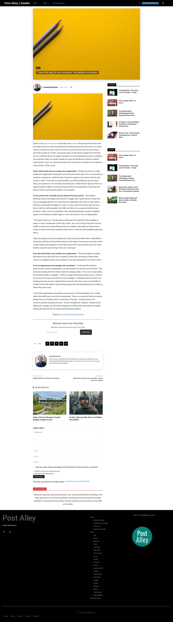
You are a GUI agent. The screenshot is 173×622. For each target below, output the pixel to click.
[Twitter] (10, 532)
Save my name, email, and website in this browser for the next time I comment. (67, 467)
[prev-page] (109, 142)
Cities (109, 202)
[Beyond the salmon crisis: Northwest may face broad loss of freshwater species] (112, 189)
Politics (110, 94)
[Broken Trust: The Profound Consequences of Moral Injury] (112, 135)
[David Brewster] (37, 87)
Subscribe (86, 332)
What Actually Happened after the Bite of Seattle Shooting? (128, 200)
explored (74, 143)
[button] (163, 3)
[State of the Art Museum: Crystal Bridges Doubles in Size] (49, 403)
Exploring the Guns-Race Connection (46, 378)
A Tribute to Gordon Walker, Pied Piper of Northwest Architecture (129, 124)
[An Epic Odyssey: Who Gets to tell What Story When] (86, 403)
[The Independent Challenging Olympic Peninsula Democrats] (112, 113)
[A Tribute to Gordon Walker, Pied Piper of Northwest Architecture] (112, 124)
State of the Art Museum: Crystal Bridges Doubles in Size (46, 418)
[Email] (61, 344)
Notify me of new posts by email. (44, 473)
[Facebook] (47, 344)
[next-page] (112, 142)
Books (109, 126)
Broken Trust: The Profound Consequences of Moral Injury (129, 135)
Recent (47, 143)
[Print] (66, 344)
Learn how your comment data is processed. (78, 481)
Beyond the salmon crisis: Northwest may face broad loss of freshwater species (129, 189)
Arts (38, 68)
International (111, 105)
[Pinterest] (57, 344)
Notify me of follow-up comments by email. (47, 471)
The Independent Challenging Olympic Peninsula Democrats (127, 113)
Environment (111, 191)
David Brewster (51, 87)
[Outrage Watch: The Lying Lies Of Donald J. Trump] (112, 92)
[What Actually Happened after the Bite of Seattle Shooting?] (112, 200)
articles (53, 143)
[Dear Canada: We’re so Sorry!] (112, 102)
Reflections (111, 137)
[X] (52, 344)
